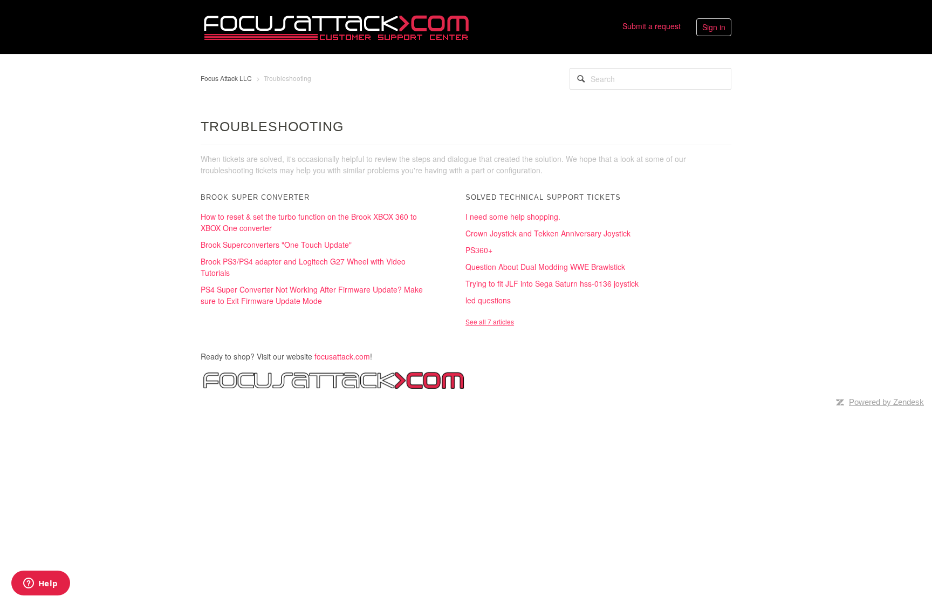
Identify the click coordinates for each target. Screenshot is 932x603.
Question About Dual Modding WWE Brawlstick (545, 266)
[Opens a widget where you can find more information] (40, 584)
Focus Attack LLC (226, 78)
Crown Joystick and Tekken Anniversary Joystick (548, 233)
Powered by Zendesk (886, 401)
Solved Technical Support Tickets (543, 197)
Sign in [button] (713, 27)
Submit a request (651, 26)
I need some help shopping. (512, 216)
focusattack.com (342, 356)
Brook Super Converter (255, 197)
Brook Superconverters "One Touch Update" (276, 244)
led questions (488, 300)
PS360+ (478, 250)
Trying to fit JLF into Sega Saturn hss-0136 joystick (552, 283)
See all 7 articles (489, 321)
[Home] (336, 26)
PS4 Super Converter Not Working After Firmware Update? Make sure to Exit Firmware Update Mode (312, 295)
